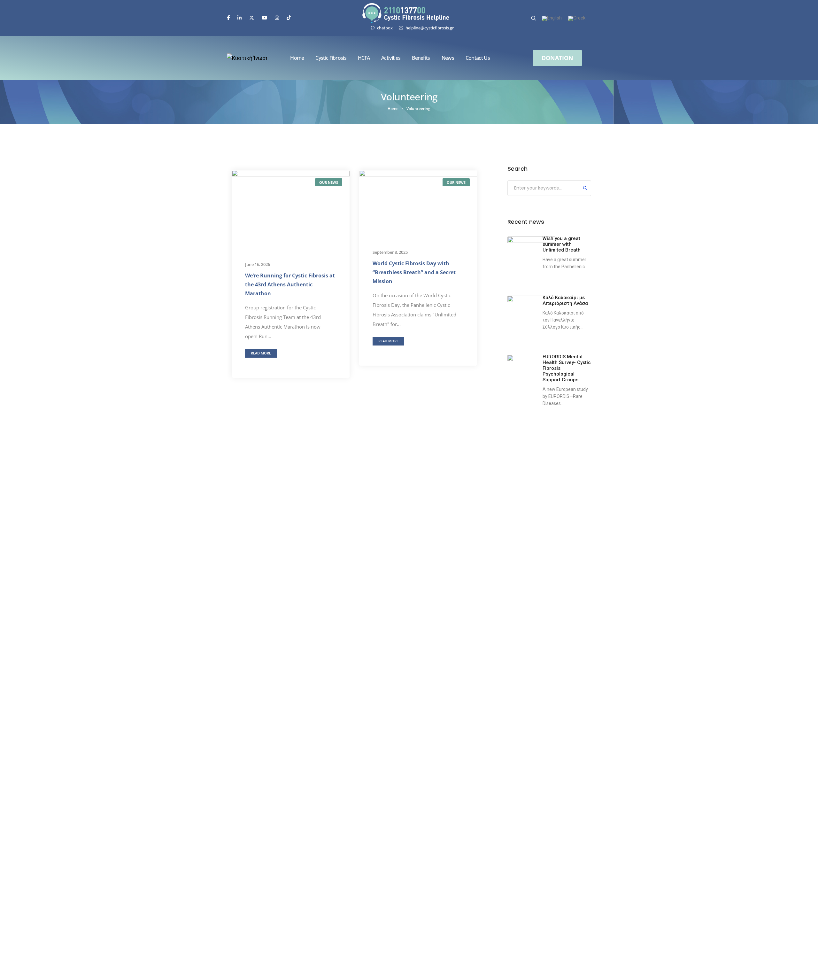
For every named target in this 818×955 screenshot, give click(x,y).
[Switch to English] (552, 18)
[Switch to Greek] (577, 18)
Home (297, 57)
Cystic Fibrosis (330, 57)
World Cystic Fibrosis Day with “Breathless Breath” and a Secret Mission (414, 272)
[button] (557, 58)
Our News (328, 182)
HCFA (364, 57)
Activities (390, 57)
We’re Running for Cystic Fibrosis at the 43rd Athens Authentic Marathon (290, 284)
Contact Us (478, 57)
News (448, 57)
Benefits (421, 57)
